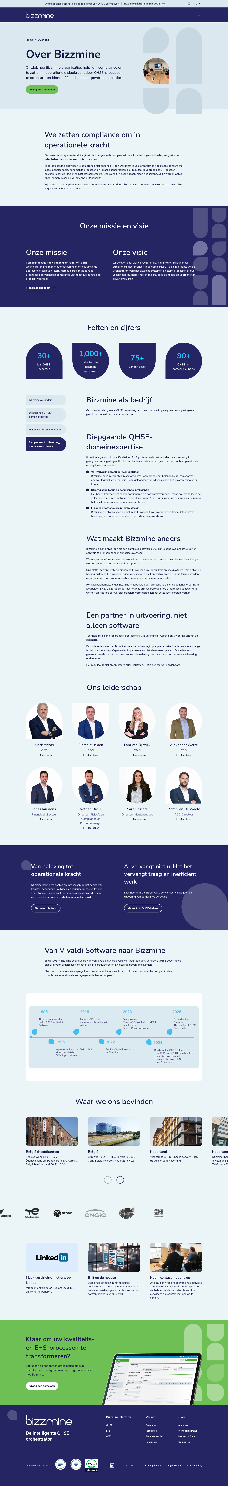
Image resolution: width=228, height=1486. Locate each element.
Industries (151, 1430)
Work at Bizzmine (187, 1430)
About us (183, 1425)
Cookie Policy (194, 1465)
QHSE (109, 1425)
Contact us (184, 1442)
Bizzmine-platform (45, 908)
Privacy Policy (153, 1465)
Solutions (151, 1425)
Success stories (155, 1436)
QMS (109, 1436)
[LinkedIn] (112, 1465)
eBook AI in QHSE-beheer (143, 908)
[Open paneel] (199, 15)
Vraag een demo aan (42, 89)
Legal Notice (174, 1465)
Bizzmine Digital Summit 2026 (142, 3)
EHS (108, 1430)
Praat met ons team (38, 287)
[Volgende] (120, 1180)
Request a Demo (187, 1436)
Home (29, 39)
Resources (152, 1442)
